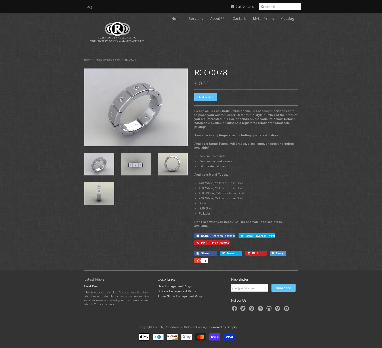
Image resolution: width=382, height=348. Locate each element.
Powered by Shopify (223, 327)
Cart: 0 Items (244, 6)
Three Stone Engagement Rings (180, 296)
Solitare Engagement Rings (177, 291)
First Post (91, 286)
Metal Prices (263, 18)
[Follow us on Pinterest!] (252, 310)
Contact (239, 18)
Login (90, 6)
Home (176, 18)
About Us (217, 18)
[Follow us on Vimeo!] (278, 310)
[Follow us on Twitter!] (243, 310)
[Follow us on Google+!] (261, 310)
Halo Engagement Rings (175, 286)
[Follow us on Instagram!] (269, 310)
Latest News (94, 279)
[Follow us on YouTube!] (287, 310)
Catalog (288, 18)
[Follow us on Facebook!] (235, 310)
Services (196, 18)
